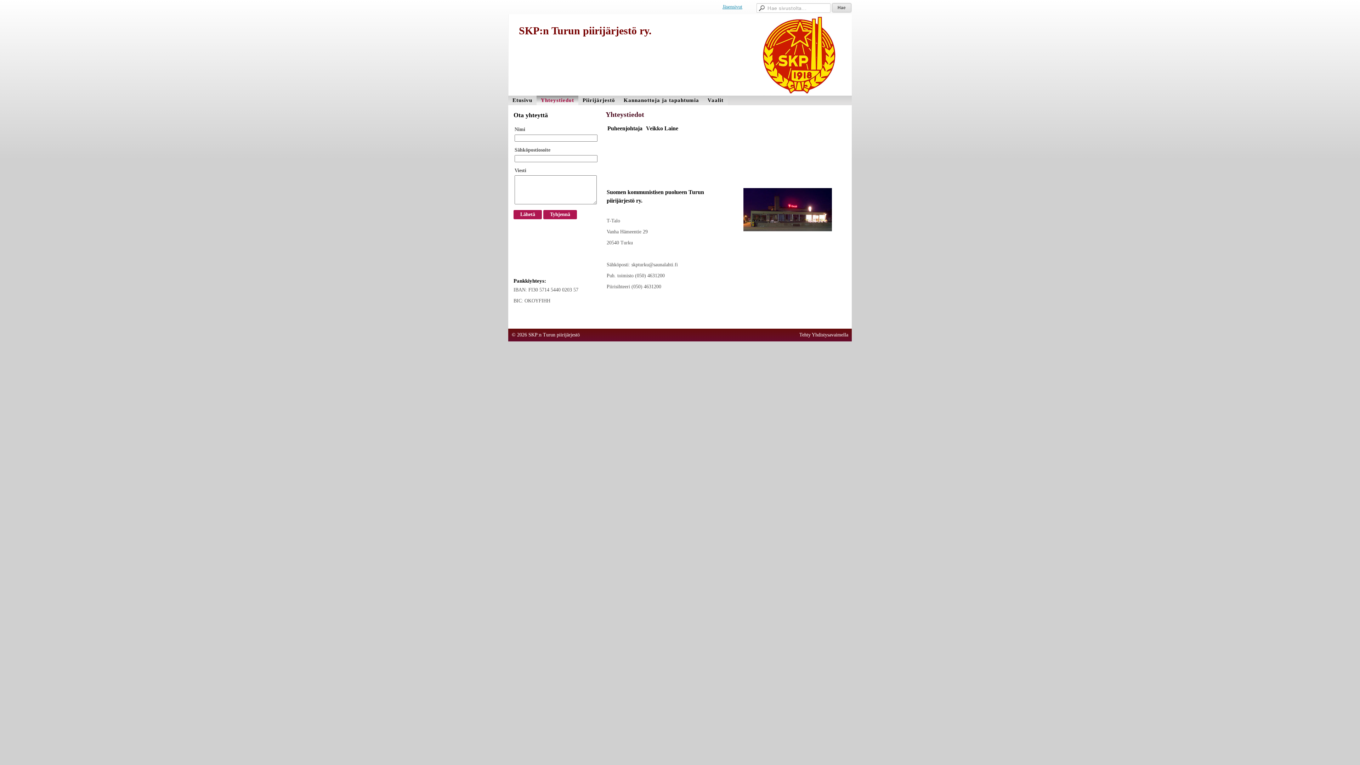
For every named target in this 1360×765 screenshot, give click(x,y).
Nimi (520, 129)
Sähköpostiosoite (532, 150)
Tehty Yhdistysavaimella (823, 335)
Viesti (520, 170)
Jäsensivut (732, 7)
